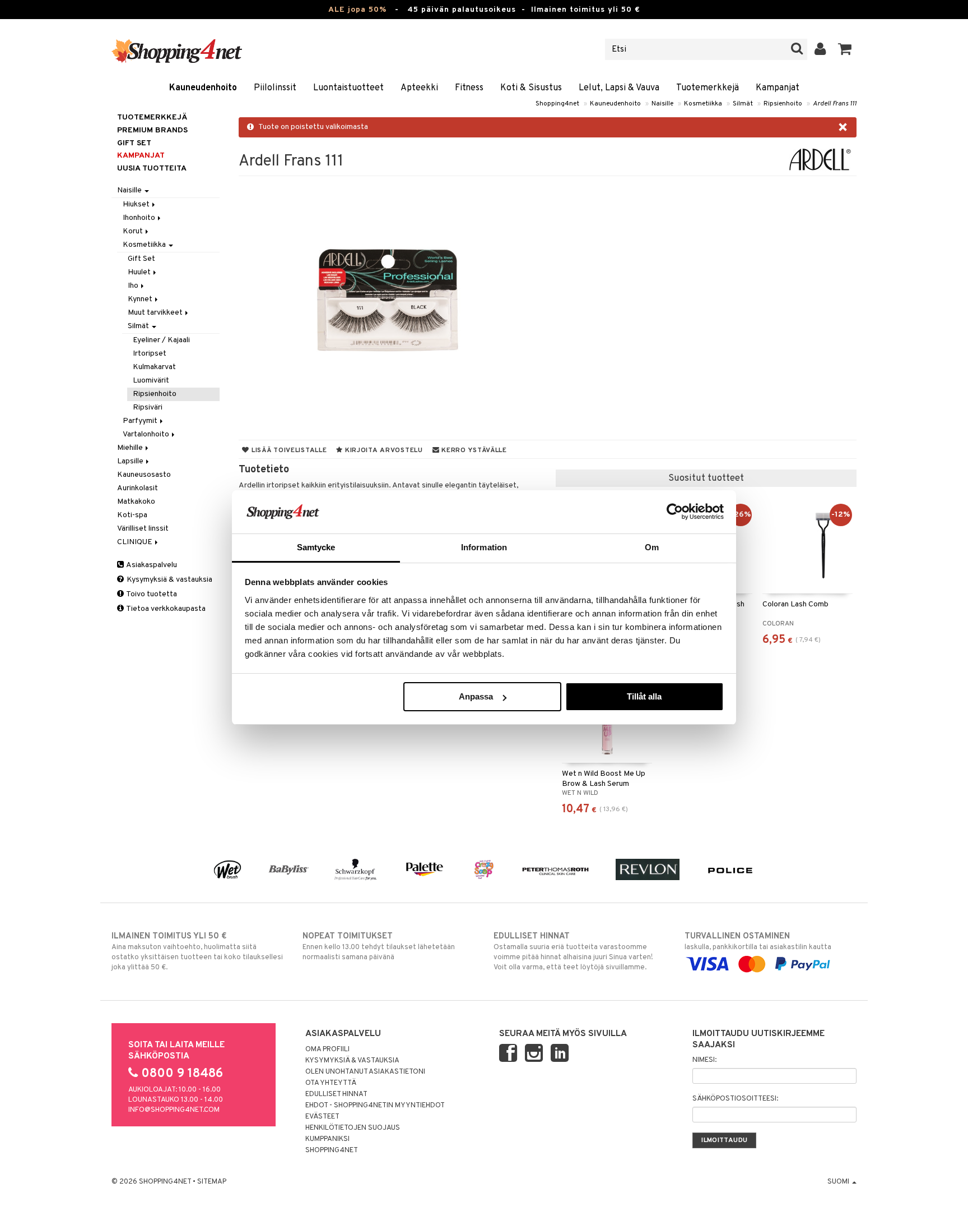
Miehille (131, 448)
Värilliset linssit (143, 528)
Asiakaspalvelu (151, 565)
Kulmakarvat (154, 367)
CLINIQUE (135, 542)
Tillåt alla (644, 696)
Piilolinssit (275, 88)
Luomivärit (151, 380)
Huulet (140, 272)
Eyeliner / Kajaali (161, 340)
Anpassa (476, 696)
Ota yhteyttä (330, 1083)
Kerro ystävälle (472, 450)
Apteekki (419, 88)
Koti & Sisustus (531, 88)
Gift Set (141, 259)
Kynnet (141, 299)
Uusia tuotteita (152, 168)
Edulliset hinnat (336, 1094)
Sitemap (211, 1181)
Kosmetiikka (703, 103)
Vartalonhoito (147, 434)
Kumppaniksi (327, 1139)
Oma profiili (327, 1049)
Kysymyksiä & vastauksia (168, 580)
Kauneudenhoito (203, 88)
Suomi (839, 1181)
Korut (134, 231)
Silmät (743, 103)
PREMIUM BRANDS (152, 130)
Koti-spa (132, 515)
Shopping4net (557, 103)
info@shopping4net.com (174, 1110)
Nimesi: (704, 1060)
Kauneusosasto (144, 475)
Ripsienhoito (783, 103)
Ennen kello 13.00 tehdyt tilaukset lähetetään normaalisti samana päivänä (378, 946)
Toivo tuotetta (151, 594)
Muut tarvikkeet (156, 312)
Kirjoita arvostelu (383, 450)
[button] (845, 49)
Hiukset (137, 204)
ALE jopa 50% (357, 10)
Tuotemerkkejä (707, 88)
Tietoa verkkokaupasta (165, 609)
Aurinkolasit (137, 488)
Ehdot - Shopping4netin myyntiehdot (375, 1105)
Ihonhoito (140, 218)
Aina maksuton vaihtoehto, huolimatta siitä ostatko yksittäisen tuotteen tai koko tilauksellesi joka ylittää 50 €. (197, 951)
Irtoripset (149, 353)
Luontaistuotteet (348, 88)
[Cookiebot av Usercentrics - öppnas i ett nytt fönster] (675, 511)
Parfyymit (141, 421)
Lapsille (131, 461)
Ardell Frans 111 (835, 103)
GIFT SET (134, 143)
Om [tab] (652, 547)
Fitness (469, 88)
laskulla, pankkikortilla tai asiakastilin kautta (758, 941)
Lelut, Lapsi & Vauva (619, 88)
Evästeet (322, 1116)
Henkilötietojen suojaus (352, 1128)
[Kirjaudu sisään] (820, 49)
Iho (134, 286)
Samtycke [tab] (316, 547)
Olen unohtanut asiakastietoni (365, 1071)
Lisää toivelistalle (288, 450)
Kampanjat (777, 88)
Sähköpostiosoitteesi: (735, 1098)
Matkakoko (136, 502)
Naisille (662, 103)
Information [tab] (484, 547)
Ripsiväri (147, 407)
